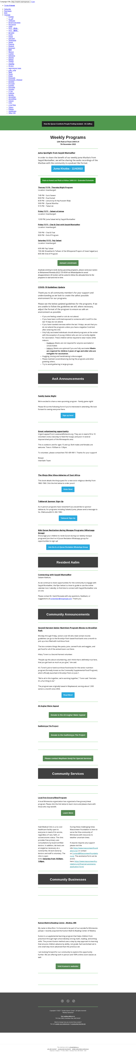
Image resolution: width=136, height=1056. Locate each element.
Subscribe (7, 9)
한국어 (11, 66)
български (12, 24)
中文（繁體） (13, 31)
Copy (33, 2)
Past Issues (7, 11)
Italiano (10, 59)
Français (11, 44)
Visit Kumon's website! (68, 966)
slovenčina (12, 97)
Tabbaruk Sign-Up (68, 518)
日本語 (11, 61)
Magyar (11, 52)
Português (11, 78)
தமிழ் (10, 103)
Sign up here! (68, 415)
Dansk (10, 36)
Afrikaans (11, 21)
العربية (10, 19)
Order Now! (68, 489)
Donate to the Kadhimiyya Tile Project (68, 735)
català (10, 26)
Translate (7, 15)
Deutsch (11, 46)
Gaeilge (11, 54)
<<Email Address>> (74, 1047)
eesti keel (11, 38)
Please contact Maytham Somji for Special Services (68, 758)
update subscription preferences (80, 1049)
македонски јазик (14, 68)
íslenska (11, 57)
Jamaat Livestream (68, 263)
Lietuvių (11, 93)
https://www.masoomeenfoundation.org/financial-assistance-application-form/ (83, 864)
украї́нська (12, 111)
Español (11, 85)
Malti (10, 72)
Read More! (68, 695)
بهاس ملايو (12, 70)
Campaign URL (5, 2)
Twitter (9, 5)
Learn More (68, 813)
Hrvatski (11, 33)
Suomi (10, 42)
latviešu (11, 95)
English (11, 17)
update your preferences (62, 1024)
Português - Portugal (15, 80)
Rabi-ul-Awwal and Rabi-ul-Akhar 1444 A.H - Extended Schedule (68, 180)
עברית (10, 91)
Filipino (11, 109)
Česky (10, 35)
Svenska (11, 89)
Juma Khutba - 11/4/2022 (68, 168)
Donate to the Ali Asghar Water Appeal (68, 715)
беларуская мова (14, 22)
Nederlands (12, 40)
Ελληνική (11, 48)
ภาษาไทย (12, 105)
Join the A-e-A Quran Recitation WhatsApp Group (68, 547)
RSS (5, 13)
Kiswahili (11, 87)
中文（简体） (13, 28)
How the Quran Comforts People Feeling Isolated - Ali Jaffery (68, 124)
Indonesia (11, 56)
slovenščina (12, 99)
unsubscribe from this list (78, 1024)
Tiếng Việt (12, 113)
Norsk (10, 74)
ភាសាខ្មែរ (11, 64)
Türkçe (10, 107)
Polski (10, 76)
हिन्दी (10, 50)
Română (11, 82)
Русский (11, 83)
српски (11, 101)
